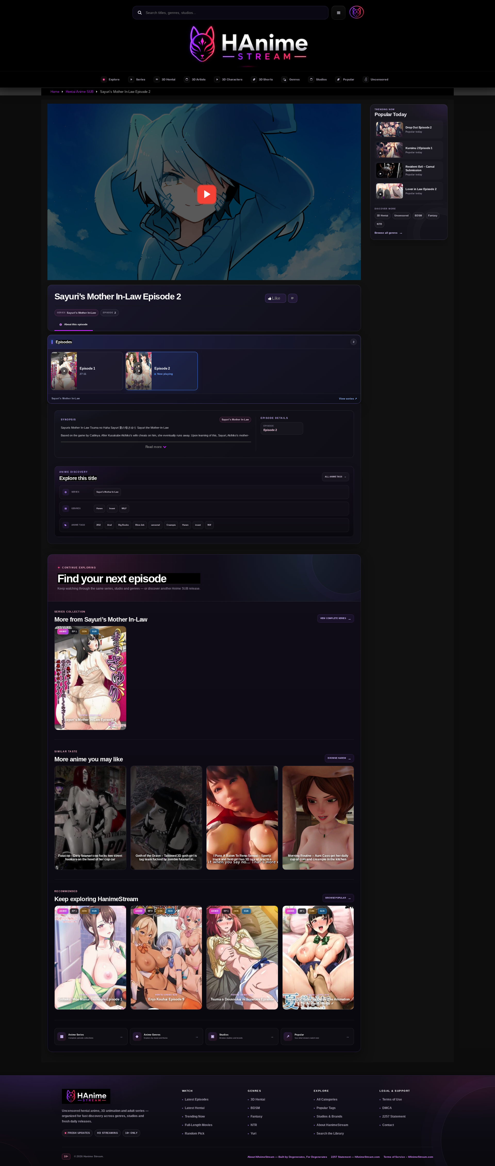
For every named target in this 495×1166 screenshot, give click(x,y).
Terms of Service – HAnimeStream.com (408, 1156)
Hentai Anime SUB (80, 92)
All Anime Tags (335, 477)
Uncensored (401, 215)
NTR (379, 224)
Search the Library (330, 1133)
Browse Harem (339, 758)
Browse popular (338, 898)
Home (55, 92)
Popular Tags (326, 1108)
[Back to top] (485, 1156)
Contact (388, 1125)
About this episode (76, 324)
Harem (99, 508)
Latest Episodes (197, 1099)
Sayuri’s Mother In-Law (107, 492)
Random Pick (194, 1133)
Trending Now (195, 1116)
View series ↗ (348, 398)
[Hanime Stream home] (86, 1096)
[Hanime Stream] (355, 13)
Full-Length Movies (198, 1125)
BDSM (418, 215)
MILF (124, 508)
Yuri (253, 1133)
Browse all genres (389, 233)
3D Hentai (382, 215)
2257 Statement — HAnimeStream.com (355, 1156)
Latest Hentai (194, 1108)
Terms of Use (392, 1099)
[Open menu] (338, 13)
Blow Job (139, 525)
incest (198, 525)
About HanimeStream (332, 1125)
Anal (109, 525)
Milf (209, 525)
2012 (98, 525)
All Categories (327, 1099)
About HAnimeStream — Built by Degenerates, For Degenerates (287, 1156)
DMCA (387, 1108)
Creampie (171, 525)
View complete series (335, 619)
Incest (112, 508)
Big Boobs (123, 525)
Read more (153, 447)
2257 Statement (394, 1116)
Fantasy (432, 215)
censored (155, 525)
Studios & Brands (329, 1116)
